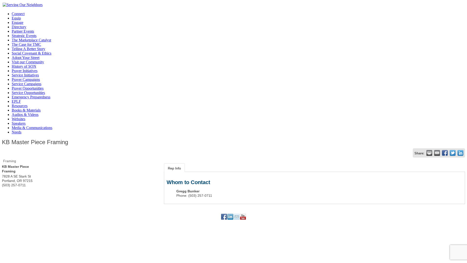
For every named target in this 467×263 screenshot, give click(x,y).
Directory (19, 27)
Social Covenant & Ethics (31, 53)
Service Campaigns (26, 84)
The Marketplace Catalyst (31, 40)
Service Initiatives (25, 75)
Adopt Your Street (25, 58)
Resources (19, 106)
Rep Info (174, 168)
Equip (16, 18)
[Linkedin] (230, 217)
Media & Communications (32, 128)
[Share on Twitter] (453, 153)
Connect (18, 14)
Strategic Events (24, 36)
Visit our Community (28, 62)
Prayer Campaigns (26, 79)
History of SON (24, 66)
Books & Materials (26, 110)
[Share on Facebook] (445, 153)
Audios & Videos (25, 115)
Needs (16, 132)
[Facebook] (224, 217)
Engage (17, 22)
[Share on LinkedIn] (460, 153)
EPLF (16, 101)
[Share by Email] (437, 153)
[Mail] (237, 217)
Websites (18, 119)
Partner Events (23, 31)
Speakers (19, 123)
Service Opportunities (28, 93)
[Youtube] (243, 217)
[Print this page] (429, 153)
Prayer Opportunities (28, 88)
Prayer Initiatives (24, 71)
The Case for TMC (26, 44)
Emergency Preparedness (31, 97)
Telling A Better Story (28, 49)
